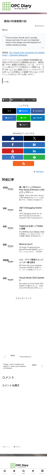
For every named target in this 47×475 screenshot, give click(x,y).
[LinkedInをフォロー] (34, 150)
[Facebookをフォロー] (12, 144)
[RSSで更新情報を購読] (23, 163)
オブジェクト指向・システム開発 (24, 100)
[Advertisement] (23, 323)
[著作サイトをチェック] (12, 138)
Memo (7, 100)
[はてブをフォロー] (34, 144)
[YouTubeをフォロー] (12, 150)
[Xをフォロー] (34, 138)
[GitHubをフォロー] (12, 157)
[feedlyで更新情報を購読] (34, 157)
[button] (23, 125)
